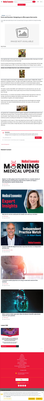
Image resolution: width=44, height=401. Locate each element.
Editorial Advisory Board (22, 359)
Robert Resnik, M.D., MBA (8, 250)
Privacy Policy (22, 364)
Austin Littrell (5, 183)
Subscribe (37, 137)
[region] (22, 396)
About (22, 354)
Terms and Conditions (22, 362)
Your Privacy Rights (22, 367)
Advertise (22, 355)
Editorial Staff (22, 358)
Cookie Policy (8, 396)
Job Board (22, 361)
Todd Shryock (5, 216)
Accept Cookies (31, 398)
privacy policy (22, 139)
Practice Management (5, 144)
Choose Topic (20, 4)
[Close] (42, 392)
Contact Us (22, 357)
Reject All (39, 398)
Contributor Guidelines (22, 363)
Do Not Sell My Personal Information (22, 366)
